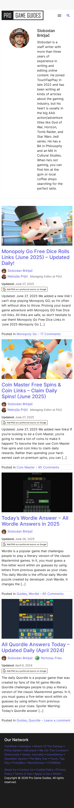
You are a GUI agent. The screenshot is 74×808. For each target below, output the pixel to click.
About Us (10, 769)
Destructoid (11, 754)
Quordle (34, 720)
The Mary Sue (38, 758)
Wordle (34, 594)
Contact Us (26, 769)
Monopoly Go (27, 334)
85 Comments (53, 594)
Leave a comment (57, 720)
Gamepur (25, 746)
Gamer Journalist (33, 754)
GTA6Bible (54, 762)
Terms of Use (23, 773)
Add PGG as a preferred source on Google (26, 289)
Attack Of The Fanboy (48, 746)
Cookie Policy (44, 769)
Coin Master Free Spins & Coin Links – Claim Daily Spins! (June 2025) (31, 390)
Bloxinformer (36, 762)
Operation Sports (15, 758)
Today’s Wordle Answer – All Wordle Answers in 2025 (35, 521)
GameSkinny (55, 754)
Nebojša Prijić (17, 276)
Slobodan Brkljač (20, 271)
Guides (22, 594)
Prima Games (12, 750)
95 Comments (48, 467)
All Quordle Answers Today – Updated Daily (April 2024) (36, 647)
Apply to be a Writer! (48, 773)
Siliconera (30, 750)
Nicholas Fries (51, 658)
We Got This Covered (53, 750)
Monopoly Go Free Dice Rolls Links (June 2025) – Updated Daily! (36, 257)
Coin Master (26, 467)
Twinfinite (10, 746)
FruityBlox (19, 762)
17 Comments (50, 334)
